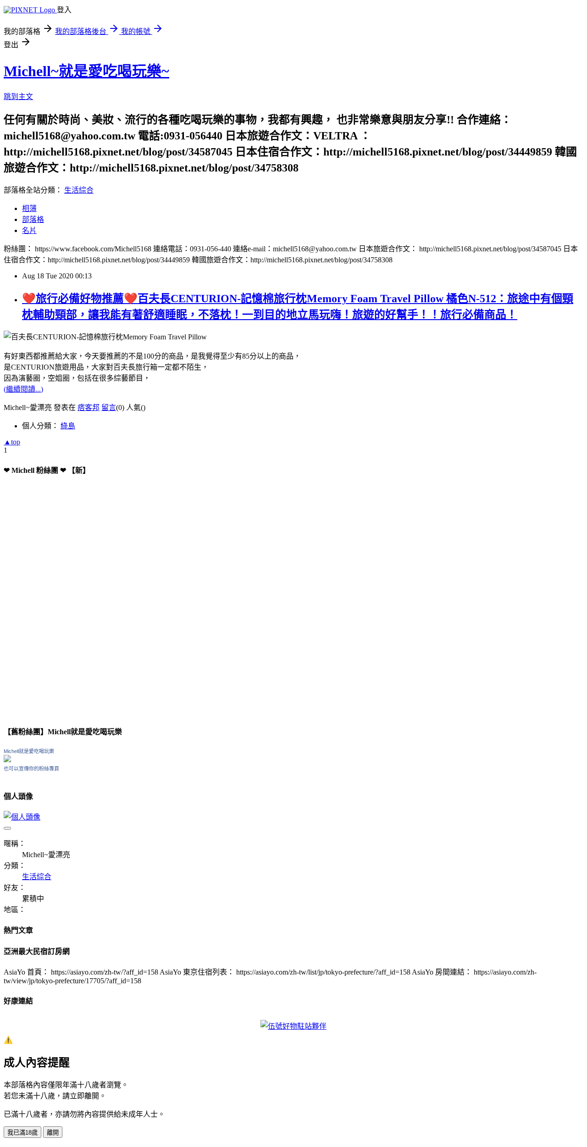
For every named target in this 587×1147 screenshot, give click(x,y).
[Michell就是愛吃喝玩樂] (7, 760)
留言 (108, 407)
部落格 (33, 219)
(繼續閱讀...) (23, 389)
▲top (12, 442)
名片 (29, 230)
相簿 (29, 208)
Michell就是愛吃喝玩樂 (29, 751)
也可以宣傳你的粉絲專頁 (31, 768)
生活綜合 (79, 190)
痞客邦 (89, 407)
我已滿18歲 (22, 1132)
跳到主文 (18, 96)
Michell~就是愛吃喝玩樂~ (86, 71)
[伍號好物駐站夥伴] (293, 1026)
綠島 (68, 426)
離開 (53, 1132)
